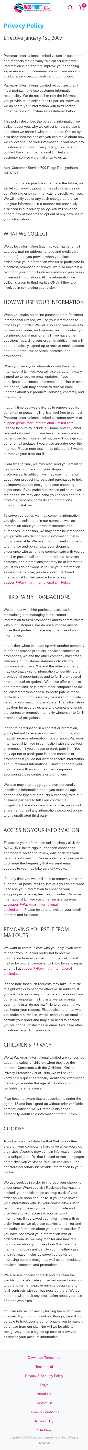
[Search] (70, 8)
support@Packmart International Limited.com (39, 423)
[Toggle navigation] (6, 8)
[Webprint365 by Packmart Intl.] (32, 8)
